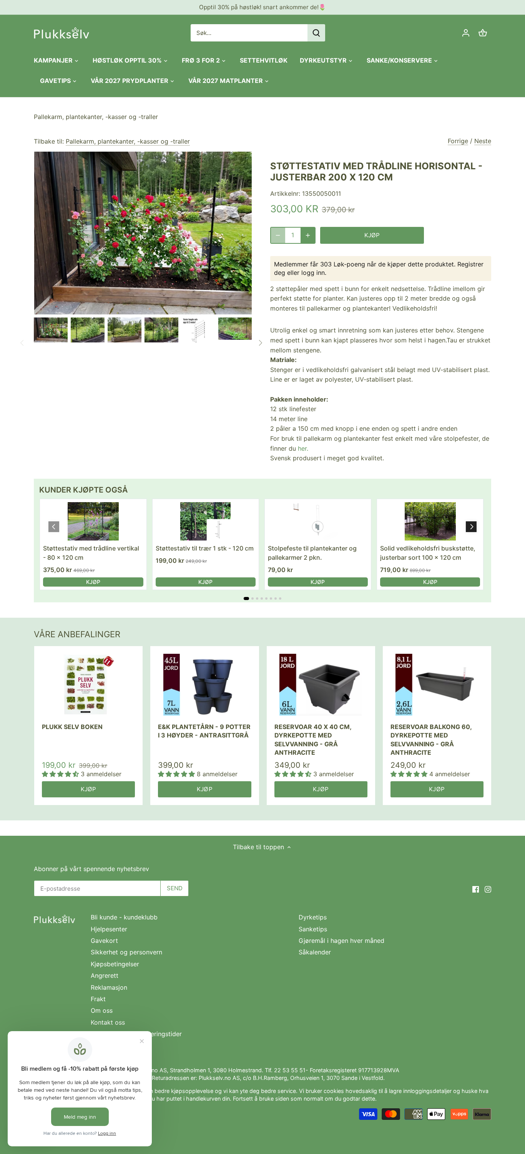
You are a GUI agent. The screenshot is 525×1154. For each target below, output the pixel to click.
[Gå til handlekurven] (482, 32)
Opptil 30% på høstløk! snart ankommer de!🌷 (262, 7)
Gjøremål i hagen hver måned (341, 940)
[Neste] (260, 342)
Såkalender (315, 952)
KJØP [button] (93, 582)
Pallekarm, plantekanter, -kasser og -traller (96, 117)
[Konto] (465, 32)
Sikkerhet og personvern (126, 952)
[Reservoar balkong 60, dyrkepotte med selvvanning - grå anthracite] (436, 685)
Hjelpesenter (109, 929)
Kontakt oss (108, 1022)
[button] (471, 526)
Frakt (98, 999)
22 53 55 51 (290, 1070)
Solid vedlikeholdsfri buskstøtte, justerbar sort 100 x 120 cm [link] (427, 552)
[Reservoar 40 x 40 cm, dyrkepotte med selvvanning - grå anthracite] (320, 685)
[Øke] (308, 235)
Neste (482, 141)
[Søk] (316, 32)
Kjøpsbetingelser (115, 964)
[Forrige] (22, 342)
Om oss (102, 1010)
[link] (93, 521)
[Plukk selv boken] (88, 685)
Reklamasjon (109, 987)
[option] (51, 330)
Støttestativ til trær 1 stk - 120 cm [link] (205, 548)
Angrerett (104, 975)
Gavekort (104, 940)
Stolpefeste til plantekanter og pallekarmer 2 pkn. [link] (312, 552)
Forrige (458, 141)
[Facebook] (475, 889)
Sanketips (313, 929)
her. (303, 448)
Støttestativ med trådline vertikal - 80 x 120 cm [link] (91, 552)
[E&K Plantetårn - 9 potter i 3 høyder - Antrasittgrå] (204, 685)
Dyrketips (313, 917)
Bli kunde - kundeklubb (124, 917)
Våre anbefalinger (77, 634)
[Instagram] (488, 889)
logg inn (313, 272)
